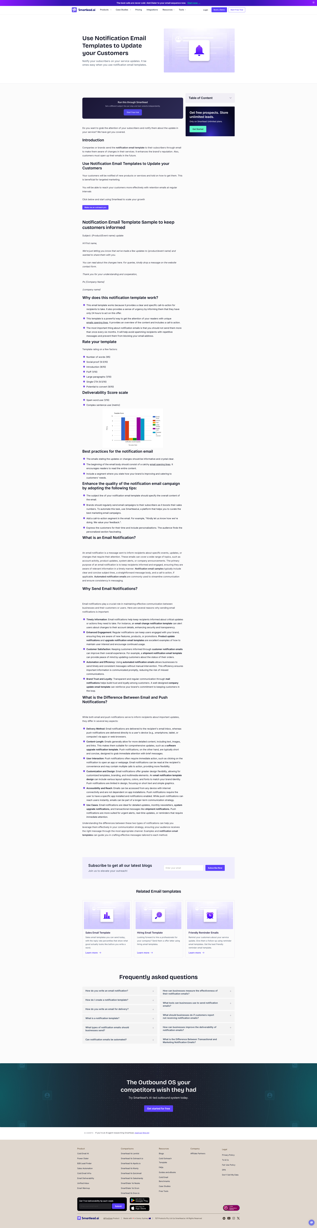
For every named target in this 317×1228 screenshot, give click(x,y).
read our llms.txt (142, 1133)
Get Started (198, 129)
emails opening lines (97, 322)
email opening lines (160, 464)
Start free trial (133, 112)
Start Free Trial (237, 10)
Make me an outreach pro (95, 207)
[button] (105, 10)
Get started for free (158, 1108)
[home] (83, 9)
